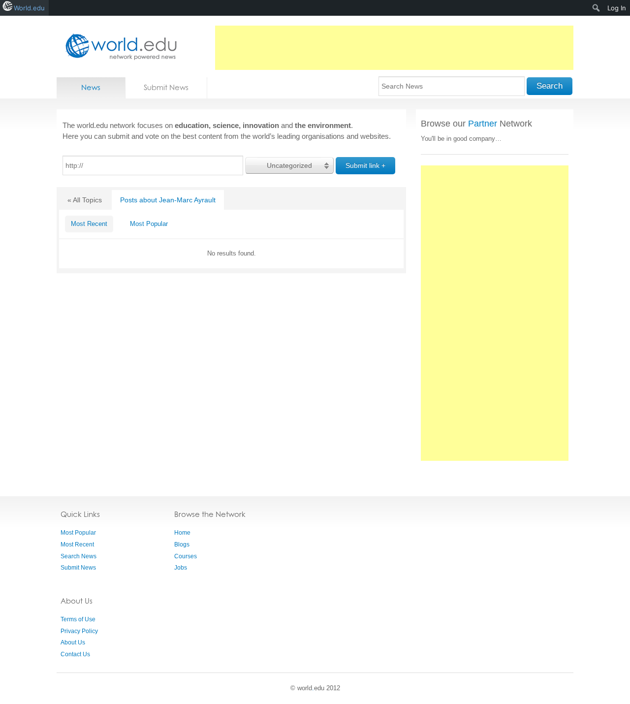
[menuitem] (596, 8)
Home (182, 532)
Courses (185, 556)
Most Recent (89, 223)
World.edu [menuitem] (29, 8)
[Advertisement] (394, 48)
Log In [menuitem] (616, 8)
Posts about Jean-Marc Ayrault (168, 200)
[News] (118, 47)
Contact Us (75, 654)
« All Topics (84, 200)
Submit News (166, 87)
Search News (78, 556)
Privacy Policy (79, 631)
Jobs (180, 567)
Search (549, 86)
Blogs (181, 544)
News (90, 87)
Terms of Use (78, 619)
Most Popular (149, 223)
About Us (73, 642)
